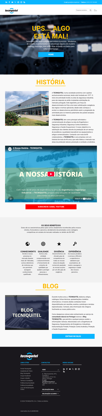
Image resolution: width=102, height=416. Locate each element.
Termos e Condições (26, 380)
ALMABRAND (34, 411)
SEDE (44, 369)
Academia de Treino (26, 371)
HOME (51, 54)
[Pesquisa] (90, 10)
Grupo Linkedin (25, 378)
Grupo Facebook (25, 376)
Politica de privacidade (27, 383)
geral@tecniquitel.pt (73, 2)
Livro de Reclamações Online (27, 388)
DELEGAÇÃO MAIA (48, 389)
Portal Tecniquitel (25, 368)
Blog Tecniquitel (25, 373)
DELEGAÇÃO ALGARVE (49, 393)
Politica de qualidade (26, 385)
